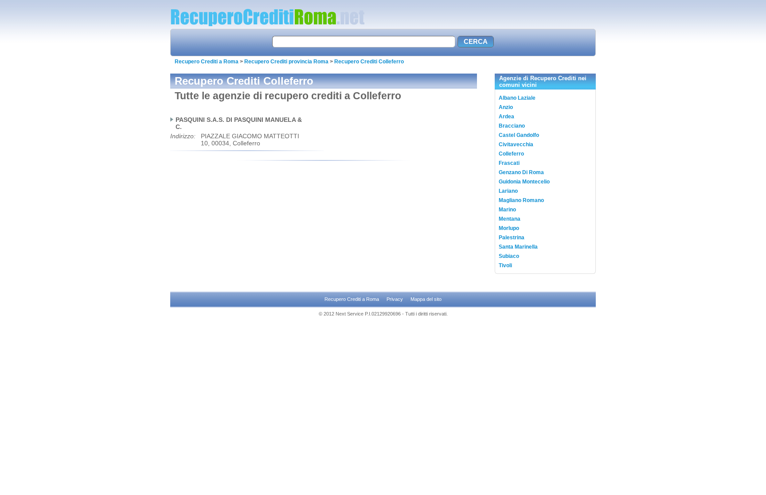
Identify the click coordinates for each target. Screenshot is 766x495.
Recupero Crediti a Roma (206, 61)
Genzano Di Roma (521, 172)
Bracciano (512, 126)
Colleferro (511, 154)
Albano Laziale (517, 98)
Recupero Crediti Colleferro (369, 61)
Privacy (395, 299)
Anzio (506, 107)
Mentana (509, 219)
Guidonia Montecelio (524, 182)
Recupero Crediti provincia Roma (286, 61)
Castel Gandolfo (519, 135)
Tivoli (505, 265)
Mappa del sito (426, 299)
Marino (507, 210)
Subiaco (509, 256)
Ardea (506, 116)
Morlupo (509, 228)
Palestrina (511, 237)
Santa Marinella (518, 247)
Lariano (508, 191)
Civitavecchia (516, 144)
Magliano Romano (521, 200)
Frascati (509, 163)
